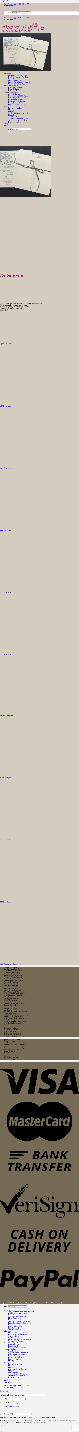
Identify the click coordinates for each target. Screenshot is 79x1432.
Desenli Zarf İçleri (10, 1005)
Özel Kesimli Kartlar (15, 1338)
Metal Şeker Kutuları (16, 1361)
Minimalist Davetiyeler (12, 1035)
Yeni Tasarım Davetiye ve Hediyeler (21, 1312)
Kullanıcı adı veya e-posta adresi (12, 1395)
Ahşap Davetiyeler (15, 1326)
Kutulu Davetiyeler (15, 1320)
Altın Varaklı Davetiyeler (13, 997)
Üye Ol (3, 1426)
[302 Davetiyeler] (25, 899)
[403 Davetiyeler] (25, 403)
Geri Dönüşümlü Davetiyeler (14, 992)
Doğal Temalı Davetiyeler (13, 980)
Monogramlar (13, 1366)
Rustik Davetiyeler (11, 985)
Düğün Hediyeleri (10, 1349)
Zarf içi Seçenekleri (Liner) (18, 1374)
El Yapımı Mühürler (11, 1028)
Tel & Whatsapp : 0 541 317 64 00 (16, 4)
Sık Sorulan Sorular (11, 1058)
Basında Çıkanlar (10, 1041)
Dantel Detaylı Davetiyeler (14, 1003)
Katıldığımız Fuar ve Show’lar (15, 1044)
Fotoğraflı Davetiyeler (12, 1002)
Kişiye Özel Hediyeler (16, 1357)
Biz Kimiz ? (8, 1043)
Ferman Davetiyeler (11, 982)
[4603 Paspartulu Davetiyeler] (25, 961)
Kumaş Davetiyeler (15, 1325)
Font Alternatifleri (15, 1364)
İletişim (7, 1056)
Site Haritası (9, 1053)
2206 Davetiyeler (6, 715)
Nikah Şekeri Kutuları (12, 1030)
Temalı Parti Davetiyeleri (13, 1017)
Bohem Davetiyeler (11, 1036)
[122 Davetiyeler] (25, 589)
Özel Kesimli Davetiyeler (13, 971)
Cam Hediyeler (13, 1351)
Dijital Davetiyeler (11, 1020)
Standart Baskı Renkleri (17, 1376)
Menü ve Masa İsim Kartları (18, 1333)
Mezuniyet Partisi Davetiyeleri (15, 1012)
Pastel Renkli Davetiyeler (13, 995)
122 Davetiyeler (5, 592)
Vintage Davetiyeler (11, 984)
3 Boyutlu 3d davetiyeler (17, 1316)
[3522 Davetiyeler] (9, 271)
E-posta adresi (6, 1414)
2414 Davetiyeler (6, 530)
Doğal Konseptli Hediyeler (18, 1353)
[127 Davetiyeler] (25, 836)
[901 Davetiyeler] (25, 651)
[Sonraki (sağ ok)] (3, 1431)
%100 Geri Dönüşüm (11, 1049)
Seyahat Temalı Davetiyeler (14, 977)
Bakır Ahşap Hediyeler (16, 1354)
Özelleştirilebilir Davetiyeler (14, 1018)
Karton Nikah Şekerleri (16, 1356)
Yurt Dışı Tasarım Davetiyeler (19, 1321)
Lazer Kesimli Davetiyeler (17, 1315)
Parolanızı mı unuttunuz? (9, 1406)
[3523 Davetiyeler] (25, 465)
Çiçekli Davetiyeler (11, 998)
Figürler (11, 1367)
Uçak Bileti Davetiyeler (12, 974)
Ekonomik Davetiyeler (12, 1025)
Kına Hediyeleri (14, 1346)
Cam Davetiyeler (10, 1013)
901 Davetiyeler (5, 655)
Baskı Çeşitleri (9, 1051)
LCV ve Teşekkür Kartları (17, 1335)
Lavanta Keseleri (14, 1359)
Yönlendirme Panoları (16, 1341)
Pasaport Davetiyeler (12, 972)
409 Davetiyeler (6, 778)
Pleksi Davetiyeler (14, 1318)
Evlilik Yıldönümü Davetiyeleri (15, 1021)
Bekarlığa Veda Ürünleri (17, 1348)
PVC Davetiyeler (10, 1031)
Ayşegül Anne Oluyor (12, 1039)
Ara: (9, 12)
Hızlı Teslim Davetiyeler (13, 1023)
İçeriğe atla (4, 1)
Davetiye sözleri (14, 1377)
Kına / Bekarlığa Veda (12, 1343)
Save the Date (13, 1336)
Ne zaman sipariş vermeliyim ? (15, 1048)
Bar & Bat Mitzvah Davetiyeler (19, 1323)
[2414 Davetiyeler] (25, 527)
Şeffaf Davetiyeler (11, 1000)
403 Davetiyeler (6, 406)
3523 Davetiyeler (6, 468)
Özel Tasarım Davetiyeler (17, 1313)
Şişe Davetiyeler (14, 1328)
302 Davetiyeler (6, 902)
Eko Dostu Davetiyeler (12, 1033)
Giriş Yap (15, 1403)
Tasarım (7, 1362)
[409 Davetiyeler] (9, 260)
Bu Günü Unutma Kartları (13, 969)
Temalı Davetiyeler (15, 1330)
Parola (3, 1399)
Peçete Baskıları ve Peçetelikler (19, 1339)
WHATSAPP (8, 6)
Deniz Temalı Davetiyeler (13, 994)
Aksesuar (7, 1331)
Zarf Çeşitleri (13, 1372)
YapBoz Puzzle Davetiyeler (14, 979)
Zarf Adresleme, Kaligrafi (17, 1369)
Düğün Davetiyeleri (11, 967)
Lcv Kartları (8, 1010)
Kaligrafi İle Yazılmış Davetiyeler (16, 1015)
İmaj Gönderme (10, 1059)
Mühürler (11, 1371)
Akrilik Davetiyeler (11, 989)
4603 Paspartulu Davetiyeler (10, 964)
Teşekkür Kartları (10, 1008)
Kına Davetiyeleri (14, 1344)
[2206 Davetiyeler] (25, 712)
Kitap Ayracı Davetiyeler (13, 976)
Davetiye (7, 1310)
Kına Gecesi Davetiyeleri (13, 990)
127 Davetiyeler (5, 840)
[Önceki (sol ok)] (1, 1431)
